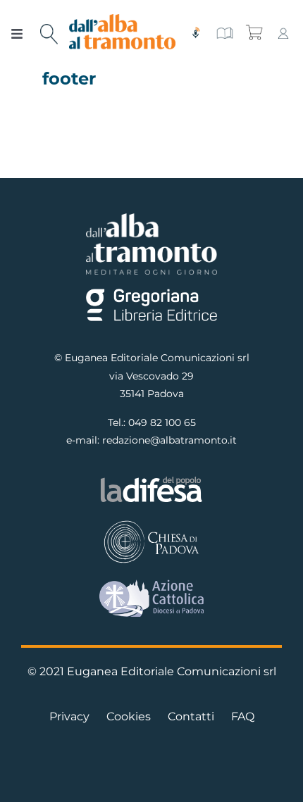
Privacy (69, 716)
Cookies (128, 716)
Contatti (191, 716)
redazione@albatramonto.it (169, 440)
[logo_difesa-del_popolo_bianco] (151, 480)
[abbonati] (225, 32)
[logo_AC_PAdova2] (151, 584)
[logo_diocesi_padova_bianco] (151, 523)
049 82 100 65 (162, 422)
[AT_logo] (122, 19)
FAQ (242, 716)
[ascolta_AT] (196, 32)
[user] (283, 32)
